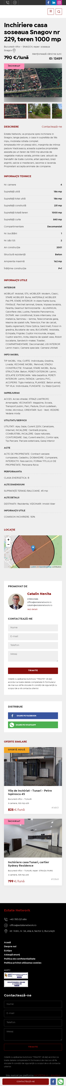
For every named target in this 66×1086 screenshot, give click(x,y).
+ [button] (8, 540)
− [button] (8, 544)
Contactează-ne (52, 127)
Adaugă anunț (12, 955)
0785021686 (32, 599)
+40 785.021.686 (18, 919)
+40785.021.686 (7, 2)
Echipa (8, 951)
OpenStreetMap (45, 566)
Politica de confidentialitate (19, 959)
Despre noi (10, 947)
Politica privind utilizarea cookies (22, 963)
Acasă (7, 943)
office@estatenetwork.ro (14, 2)
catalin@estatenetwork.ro (39, 605)
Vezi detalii (32, 609)
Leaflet (33, 566)
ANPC (7, 970)
